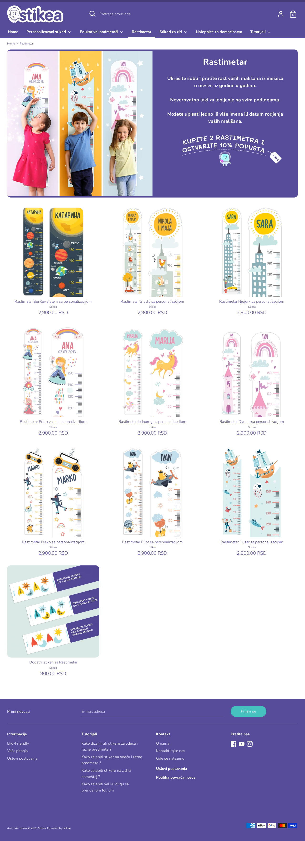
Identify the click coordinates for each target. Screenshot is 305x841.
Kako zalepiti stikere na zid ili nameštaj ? (106, 773)
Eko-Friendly (18, 743)
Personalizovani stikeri (46, 32)
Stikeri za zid (171, 32)
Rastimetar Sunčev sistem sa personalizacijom (53, 301)
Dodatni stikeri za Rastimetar (53, 662)
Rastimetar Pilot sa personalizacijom (152, 542)
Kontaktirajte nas (170, 750)
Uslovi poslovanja (22, 758)
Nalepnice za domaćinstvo (219, 32)
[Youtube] (241, 743)
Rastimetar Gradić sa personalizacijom (152, 301)
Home (13, 32)
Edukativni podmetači (99, 32)
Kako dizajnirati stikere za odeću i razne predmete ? (109, 746)
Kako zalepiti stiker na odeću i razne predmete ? (111, 760)
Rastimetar (141, 32)
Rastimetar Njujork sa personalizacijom (251, 301)
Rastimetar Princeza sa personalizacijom (53, 421)
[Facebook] (233, 743)
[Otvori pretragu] (92, 14)
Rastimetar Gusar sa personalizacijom (251, 542)
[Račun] (280, 12)
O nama (162, 743)
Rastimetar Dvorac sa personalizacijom (251, 421)
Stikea (42, 828)
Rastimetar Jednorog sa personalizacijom (152, 421)
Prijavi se (248, 711)
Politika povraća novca (176, 777)
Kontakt (163, 734)
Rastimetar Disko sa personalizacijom (53, 542)
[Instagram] (250, 743)
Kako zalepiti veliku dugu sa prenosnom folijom (105, 787)
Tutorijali (258, 32)
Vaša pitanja (17, 750)
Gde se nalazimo (170, 758)
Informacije (17, 734)
